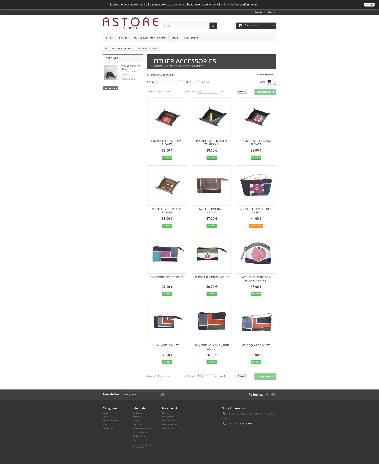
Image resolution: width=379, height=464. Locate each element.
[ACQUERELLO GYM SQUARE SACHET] (211, 321)
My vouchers (168, 428)
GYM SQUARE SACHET (256, 345)
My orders (166, 413)
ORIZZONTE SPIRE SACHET (167, 277)
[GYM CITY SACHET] (167, 321)
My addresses (168, 421)
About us (137, 417)
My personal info (170, 424)
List (274, 84)
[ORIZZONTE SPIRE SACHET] (167, 253)
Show (188, 82)
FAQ (134, 440)
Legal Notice (138, 424)
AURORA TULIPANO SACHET (212, 277)
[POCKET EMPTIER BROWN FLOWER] (167, 117)
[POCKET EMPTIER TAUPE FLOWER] (167, 185)
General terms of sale (142, 428)
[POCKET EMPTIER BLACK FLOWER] (256, 117)
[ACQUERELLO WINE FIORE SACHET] (256, 185)
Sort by (150, 82)
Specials (112, 58)
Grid (269, 84)
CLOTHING (191, 37)
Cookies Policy (139, 436)
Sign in (271, 12)
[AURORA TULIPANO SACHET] (211, 253)
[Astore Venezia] (130, 23)
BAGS (109, 37)
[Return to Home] (106, 48)
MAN (174, 37)
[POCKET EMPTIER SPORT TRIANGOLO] (211, 117)
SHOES (123, 37)
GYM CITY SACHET (167, 345)
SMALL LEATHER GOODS (149, 37)
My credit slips (169, 417)
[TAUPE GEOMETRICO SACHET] (211, 185)
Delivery (136, 421)
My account (169, 408)
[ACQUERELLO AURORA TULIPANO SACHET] (256, 253)
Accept (369, 5)
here (227, 4)
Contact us (137, 413)
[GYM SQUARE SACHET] (256, 321)
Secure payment (140, 432)
